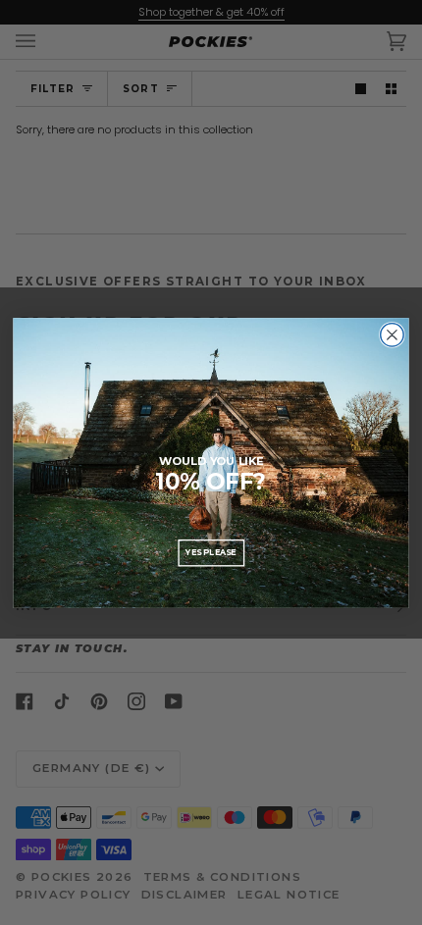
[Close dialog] (392, 334)
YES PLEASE (211, 552)
